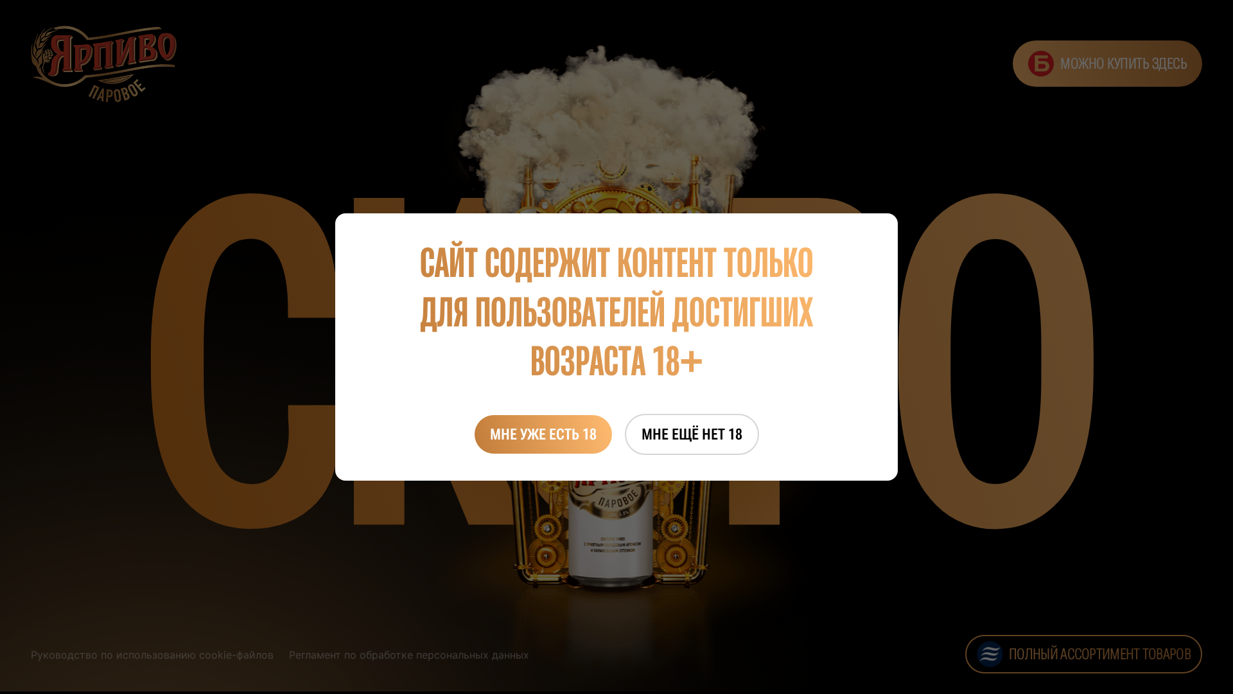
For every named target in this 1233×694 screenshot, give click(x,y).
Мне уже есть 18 (543, 434)
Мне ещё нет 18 (692, 434)
